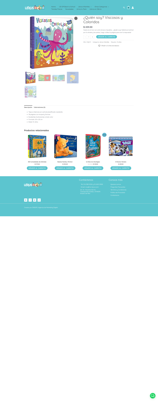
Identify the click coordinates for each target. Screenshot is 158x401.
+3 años (119, 42)
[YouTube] (34, 200)
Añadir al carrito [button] (37, 168)
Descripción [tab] (28, 107)
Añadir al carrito (106, 37)
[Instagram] (25, 200)
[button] (91, 6)
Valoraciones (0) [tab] (39, 107)
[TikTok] (39, 200)
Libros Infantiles (104, 42)
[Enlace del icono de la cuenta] (133, 7)
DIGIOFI (34, 207)
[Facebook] (30, 200)
